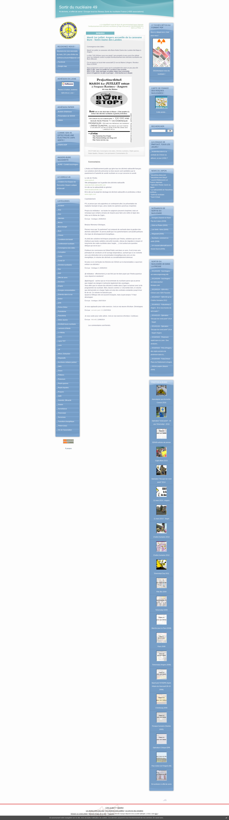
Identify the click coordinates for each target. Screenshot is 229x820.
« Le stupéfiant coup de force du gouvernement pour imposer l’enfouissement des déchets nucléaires (115, 25)
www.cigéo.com (90, 194)
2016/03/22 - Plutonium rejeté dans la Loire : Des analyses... (160, 340)
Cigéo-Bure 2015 (161, 461)
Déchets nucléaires (65, 265)
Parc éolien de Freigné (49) (161, 766)
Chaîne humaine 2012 (161, 555)
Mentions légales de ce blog (98, 814)
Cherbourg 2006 (161, 708)
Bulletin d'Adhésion (65, 112)
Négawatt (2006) (158, 234)
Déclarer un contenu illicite (79, 814)
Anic (59, 214)
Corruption (62, 252)
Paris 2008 (161, 646)
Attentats (61, 218)
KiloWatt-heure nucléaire (67, 324)
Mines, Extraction (64, 354)
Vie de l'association (65, 430)
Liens (60, 337)
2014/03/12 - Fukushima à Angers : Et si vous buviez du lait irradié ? (161, 308)
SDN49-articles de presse (161, 442)
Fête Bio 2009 (161, 592)
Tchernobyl (62, 413)
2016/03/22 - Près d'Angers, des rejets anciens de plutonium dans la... (161, 351)
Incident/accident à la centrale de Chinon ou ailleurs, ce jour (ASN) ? (159, 155)
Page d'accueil (123, 26)
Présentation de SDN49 (66, 116)
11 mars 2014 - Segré (161, 519)
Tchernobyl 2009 (161, 610)
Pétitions (61, 375)
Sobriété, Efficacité (64, 400)
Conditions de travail (65, 239)
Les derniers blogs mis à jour (95, 811)
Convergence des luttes (66, 248)
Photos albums (159, 382)
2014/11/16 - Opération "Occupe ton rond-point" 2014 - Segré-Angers (161, 329)
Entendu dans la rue (65, 294)
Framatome (62, 311)
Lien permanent (110, 153)
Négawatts (62, 358)
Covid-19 (61, 261)
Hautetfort (120, 807)
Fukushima (62, 316)
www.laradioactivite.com (93, 189)
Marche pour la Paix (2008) (161, 628)
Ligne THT (61, 341)
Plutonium (61, 379)
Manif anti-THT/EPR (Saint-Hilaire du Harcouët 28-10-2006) (161, 686)
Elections (61, 282)
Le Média (61, 333)
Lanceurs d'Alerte (64, 328)
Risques (61, 392)
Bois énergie (62, 227)
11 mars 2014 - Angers (161, 500)
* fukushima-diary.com (158, 175)
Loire (60, 345)
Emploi (60, 286)
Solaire (60, 405)
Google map (62, 66)
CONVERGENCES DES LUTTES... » (136, 27)
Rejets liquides (63, 388)
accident (61, 206)
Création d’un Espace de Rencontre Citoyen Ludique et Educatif (67, 185)
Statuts (60, 120)
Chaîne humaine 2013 (161, 537)
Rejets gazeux (63, 383)
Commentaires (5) (122, 153)
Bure (59, 231)
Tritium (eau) (62, 426)
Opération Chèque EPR (161, 748)
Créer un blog (109, 807)
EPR (59, 303)
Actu (59, 210)
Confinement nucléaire (66, 244)
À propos (68, 448)
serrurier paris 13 (96, 310)
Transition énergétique (66, 421)
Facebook (61, 62)
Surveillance (62, 409)
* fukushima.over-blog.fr (158, 177)
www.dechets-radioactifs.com (95, 185)
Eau (59, 269)
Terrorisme (62, 417)
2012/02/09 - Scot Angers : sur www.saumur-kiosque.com (161, 282)
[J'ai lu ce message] (226, 818)
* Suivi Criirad (155, 197)
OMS (59, 366)
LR (59, 349)
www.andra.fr (89, 180)
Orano (60, 371)
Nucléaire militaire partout (67, 362)
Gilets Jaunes (63, 320)
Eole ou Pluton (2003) (160, 225)
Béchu (60, 223)
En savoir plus (158, 818)
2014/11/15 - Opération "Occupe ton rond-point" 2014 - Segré (161, 319)
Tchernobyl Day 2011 (161, 573)
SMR (59, 396)
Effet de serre (62, 278)
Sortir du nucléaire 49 (78, 7)
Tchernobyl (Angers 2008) (161, 665)
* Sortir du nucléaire (157, 195)
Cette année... (161, 112)
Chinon (60, 235)
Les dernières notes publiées (115, 811)
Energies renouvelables (66, 290)
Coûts (60, 256)
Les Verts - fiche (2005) (160, 230)
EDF (59, 273)
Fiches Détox (62, 307)
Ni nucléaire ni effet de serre (161, 784)
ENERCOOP (62, 145)
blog (156, 814)
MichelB (93, 319)
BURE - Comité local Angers (68, 164)
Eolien (60, 299)
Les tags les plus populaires (134, 811)
